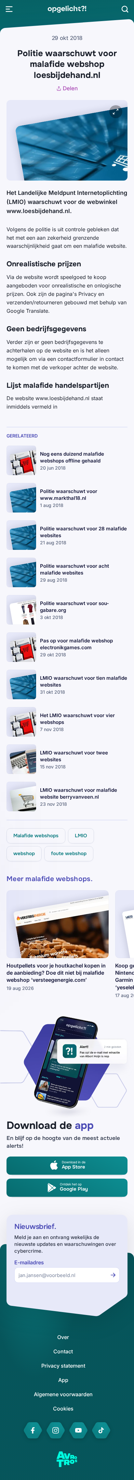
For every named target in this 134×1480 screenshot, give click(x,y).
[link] (66, 9)
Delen (70, 88)
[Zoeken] (125, 9)
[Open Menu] (9, 9)
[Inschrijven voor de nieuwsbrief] (113, 1275)
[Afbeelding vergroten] (115, 111)
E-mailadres (29, 1262)
